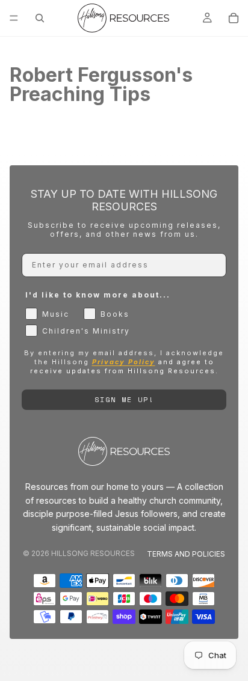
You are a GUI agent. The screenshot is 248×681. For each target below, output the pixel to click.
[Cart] (233, 18)
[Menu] (14, 18)
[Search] (39, 18)
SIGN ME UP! (124, 399)
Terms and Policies (186, 553)
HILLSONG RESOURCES (93, 553)
